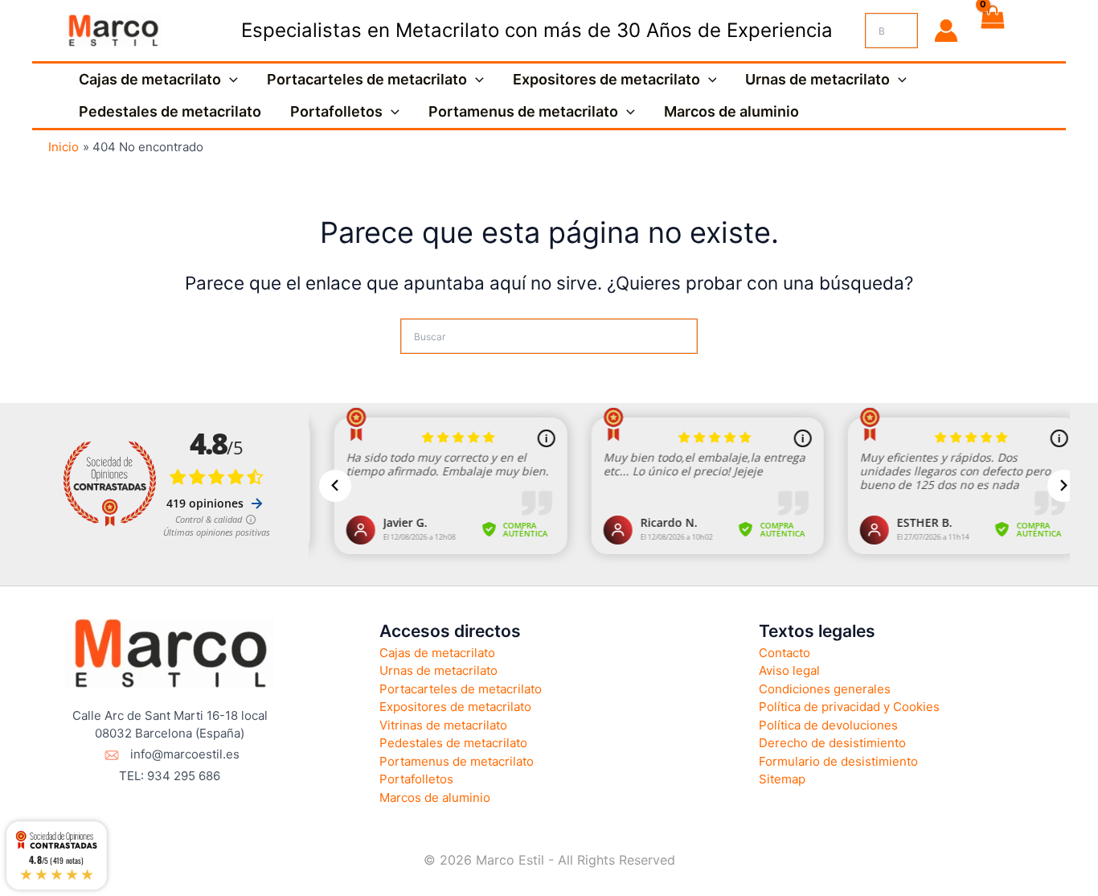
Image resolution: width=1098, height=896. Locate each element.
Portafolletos (336, 111)
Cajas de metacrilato (150, 79)
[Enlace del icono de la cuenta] (946, 30)
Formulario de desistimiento (838, 761)
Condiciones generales (825, 689)
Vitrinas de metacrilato (443, 725)
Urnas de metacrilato (817, 79)
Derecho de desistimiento (832, 742)
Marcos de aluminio (731, 111)
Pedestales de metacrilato (170, 111)
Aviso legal (789, 670)
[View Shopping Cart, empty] (992, 30)
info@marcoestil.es (185, 754)
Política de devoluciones (828, 725)
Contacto (784, 652)
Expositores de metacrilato (606, 79)
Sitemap (782, 779)
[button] (229, 80)
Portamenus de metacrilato (523, 111)
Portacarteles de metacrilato (367, 79)
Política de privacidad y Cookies (849, 706)
